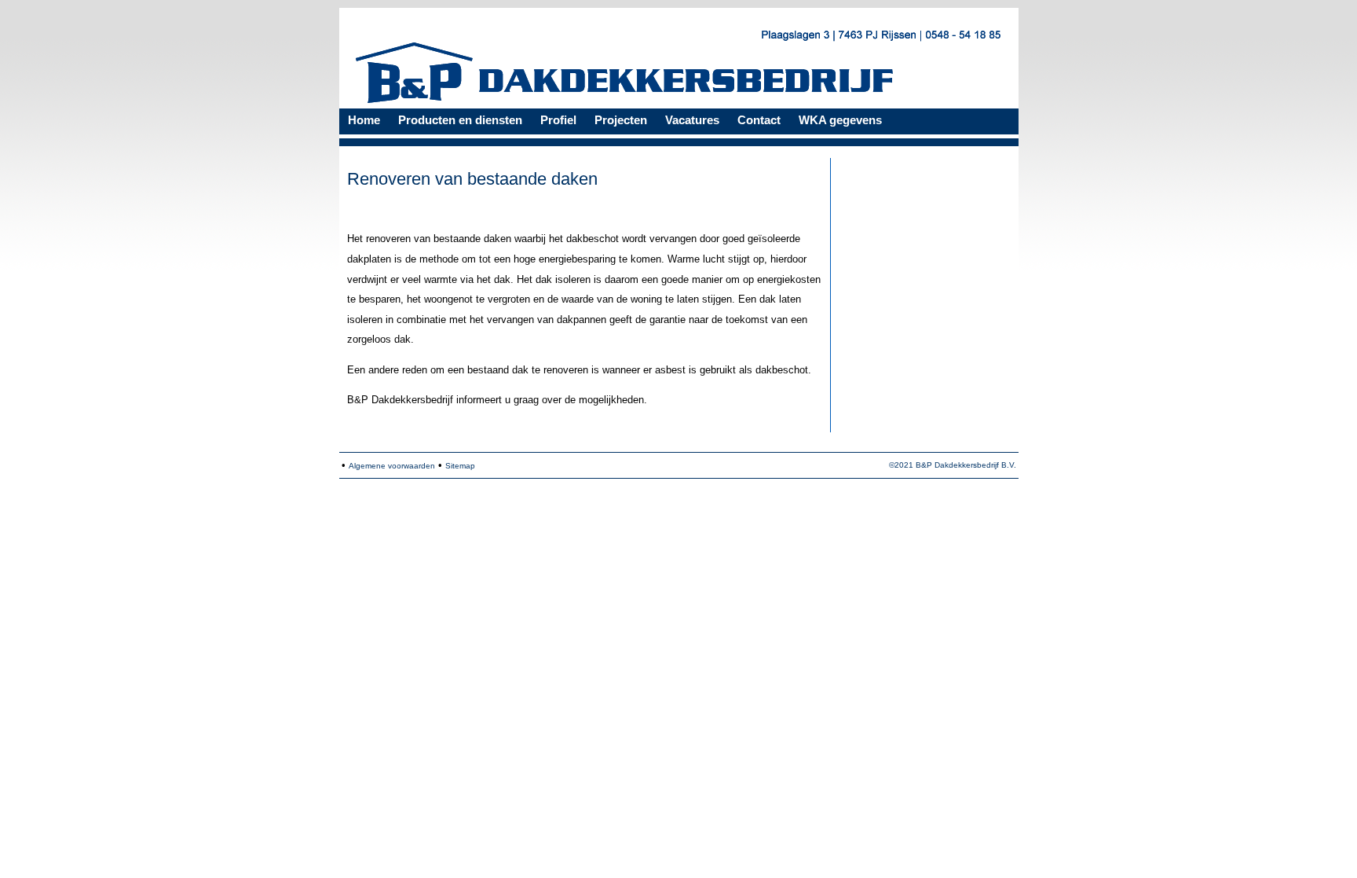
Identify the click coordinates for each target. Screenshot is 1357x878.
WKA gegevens (840, 120)
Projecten (620, 120)
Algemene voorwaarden (392, 465)
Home (364, 120)
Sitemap (460, 465)
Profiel (558, 120)
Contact (759, 120)
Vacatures (692, 120)
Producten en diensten (460, 120)
